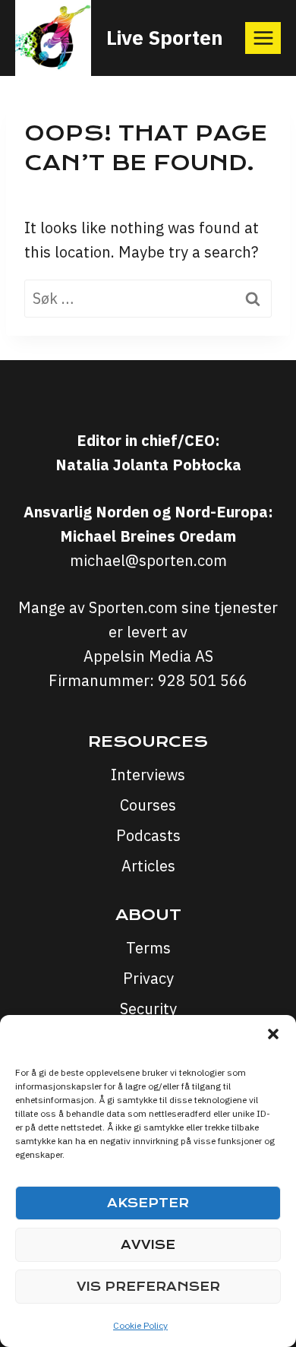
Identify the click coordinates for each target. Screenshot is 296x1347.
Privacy (148, 978)
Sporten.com (135, 607)
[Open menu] (263, 37)
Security (148, 1008)
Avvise (148, 1245)
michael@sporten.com (148, 560)
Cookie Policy (140, 1325)
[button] (273, 1034)
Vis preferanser (148, 1286)
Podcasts (148, 835)
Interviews (148, 774)
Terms (148, 948)
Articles (148, 865)
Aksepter (148, 1203)
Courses (148, 805)
